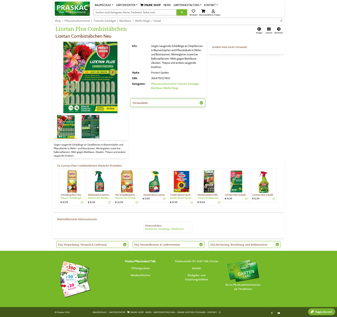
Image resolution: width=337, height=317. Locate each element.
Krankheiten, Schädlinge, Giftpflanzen (164, 229)
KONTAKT (212, 312)
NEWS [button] (167, 5)
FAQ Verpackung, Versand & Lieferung (82, 244)
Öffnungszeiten (140, 268)
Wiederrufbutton (140, 275)
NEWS (148, 312)
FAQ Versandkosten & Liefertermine (157, 244)
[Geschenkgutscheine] (74, 278)
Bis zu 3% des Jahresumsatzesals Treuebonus (243, 287)
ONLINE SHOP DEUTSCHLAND (191, 312)
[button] (104, 5)
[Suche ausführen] (182, 12)
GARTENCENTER (117, 312)
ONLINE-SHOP (137, 312)
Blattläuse (125, 20)
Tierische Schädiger (104, 20)
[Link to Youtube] (279, 313)
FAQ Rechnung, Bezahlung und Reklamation (238, 244)
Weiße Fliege (142, 20)
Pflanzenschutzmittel (77, 20)
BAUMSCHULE (100, 312)
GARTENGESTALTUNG (164, 312)
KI (220, 312)
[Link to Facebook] (272, 313)
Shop (58, 20)
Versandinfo (140, 103)
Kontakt (196, 268)
